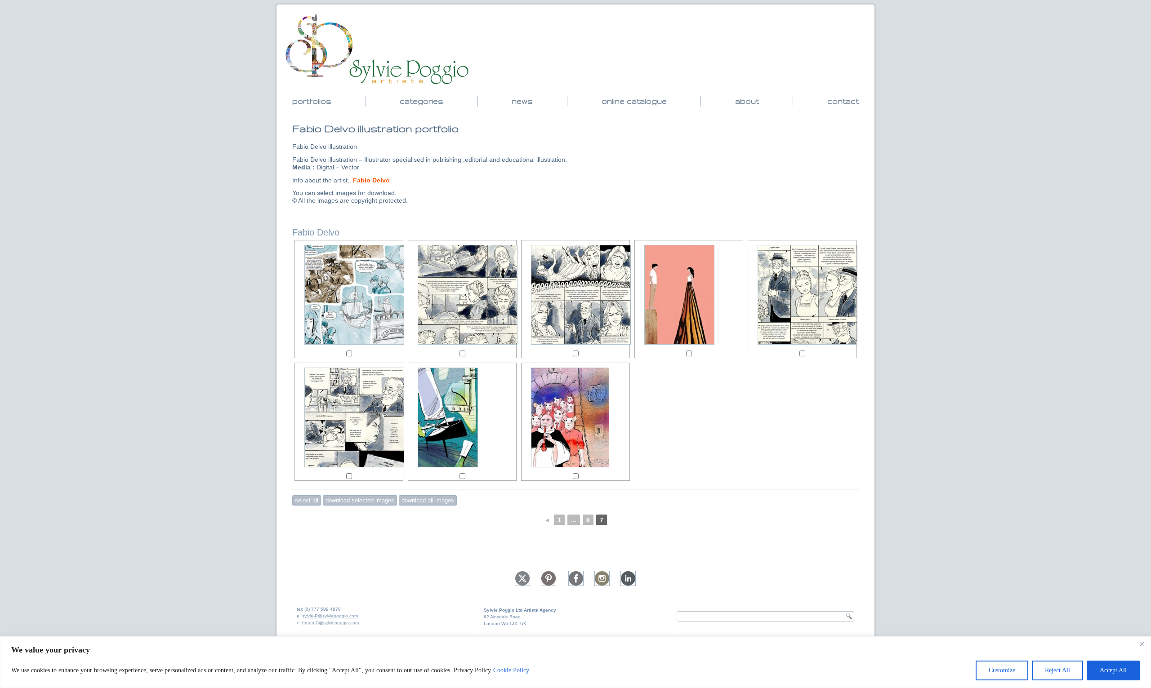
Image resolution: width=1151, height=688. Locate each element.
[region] (575, 662)
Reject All (1057, 670)
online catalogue (634, 101)
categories (421, 101)
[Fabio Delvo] (349, 295)
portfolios (311, 101)
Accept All (1113, 670)
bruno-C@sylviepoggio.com (330, 622)
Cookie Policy (511, 670)
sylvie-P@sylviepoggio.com (330, 615)
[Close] (1141, 644)
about (747, 101)
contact (843, 101)
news (522, 101)
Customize (1002, 670)
